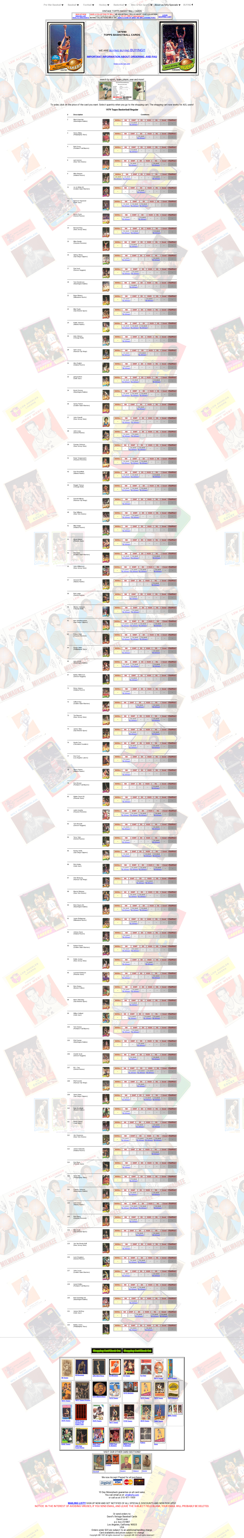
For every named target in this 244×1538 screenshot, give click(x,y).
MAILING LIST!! (77, 1503)
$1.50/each (134, 124)
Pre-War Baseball (52, 5)
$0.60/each (157, 233)
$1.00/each (141, 138)
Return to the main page (122, 64)
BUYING (187, 5)
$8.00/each (126, 368)
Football (87, 5)
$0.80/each (149, 300)
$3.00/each (118, 178)
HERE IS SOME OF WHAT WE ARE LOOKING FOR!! (137, 18)
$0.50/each (156, 178)
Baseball (72, 5)
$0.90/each (156, 165)
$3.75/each (134, 598)
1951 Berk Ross (98, 1376)
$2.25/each (133, 165)
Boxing (144, 1471)
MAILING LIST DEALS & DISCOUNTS (81, 17)
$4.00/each (126, 950)
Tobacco (136, 1471)
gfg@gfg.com (132, 1495)
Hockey (103, 5)
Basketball (119, 5)
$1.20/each (147, 1018)
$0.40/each (164, 1316)
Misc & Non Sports (140, 5)
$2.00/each (127, 178)
